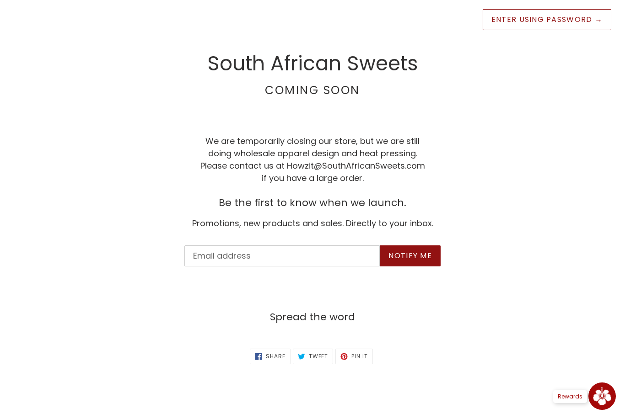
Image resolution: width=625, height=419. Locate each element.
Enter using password (547, 19)
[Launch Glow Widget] (602, 396)
